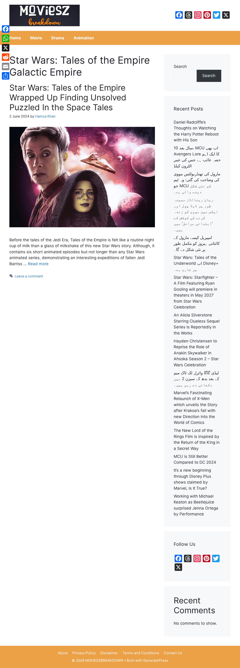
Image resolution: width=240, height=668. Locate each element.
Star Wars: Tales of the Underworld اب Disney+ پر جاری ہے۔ (196, 263)
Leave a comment (29, 276)
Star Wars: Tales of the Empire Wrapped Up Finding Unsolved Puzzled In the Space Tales (67, 97)
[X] (5, 47)
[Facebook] (5, 29)
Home (15, 38)
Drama (57, 38)
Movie (36, 38)
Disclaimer (109, 653)
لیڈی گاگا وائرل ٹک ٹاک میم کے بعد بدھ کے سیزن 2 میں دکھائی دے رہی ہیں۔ (196, 379)
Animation (84, 38)
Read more (38, 263)
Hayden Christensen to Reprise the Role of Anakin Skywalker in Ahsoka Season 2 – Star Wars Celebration (196, 353)
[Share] (5, 76)
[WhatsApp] (5, 38)
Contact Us (173, 653)
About (63, 653)
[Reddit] (5, 57)
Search (180, 66)
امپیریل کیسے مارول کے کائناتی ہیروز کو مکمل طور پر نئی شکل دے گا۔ (197, 243)
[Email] (5, 66)
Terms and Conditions (141, 653)
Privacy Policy (84, 653)
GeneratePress (155, 660)
